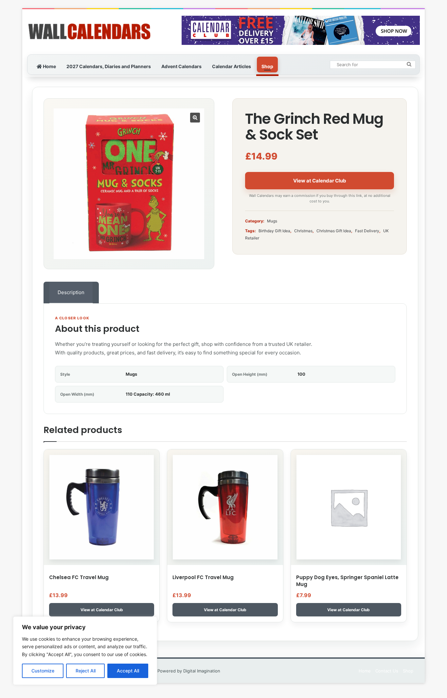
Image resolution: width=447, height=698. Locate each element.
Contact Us (386, 670)
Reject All (86, 670)
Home (49, 66)
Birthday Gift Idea (274, 230)
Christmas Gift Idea (333, 230)
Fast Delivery (367, 230)
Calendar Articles (231, 66)
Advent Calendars (181, 66)
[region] (85, 650)
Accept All (128, 670)
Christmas (303, 230)
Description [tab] (71, 292)
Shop (267, 66)
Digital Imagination (201, 670)
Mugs (272, 220)
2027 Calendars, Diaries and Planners (108, 66)
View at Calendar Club (319, 181)
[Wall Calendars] (89, 31)
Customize (42, 670)
